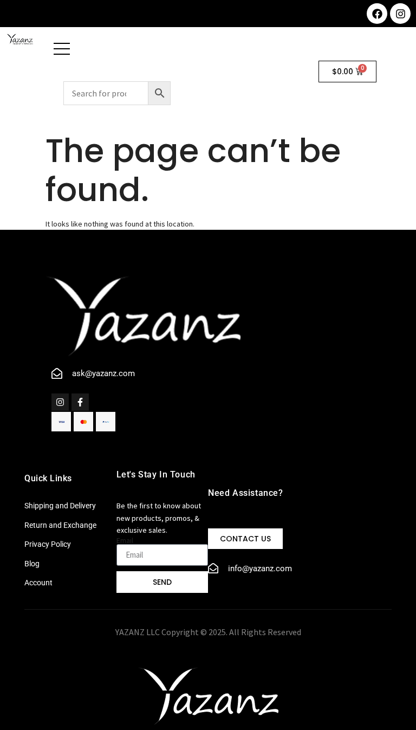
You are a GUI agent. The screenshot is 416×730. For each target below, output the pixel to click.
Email (124, 540)
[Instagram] (400, 13)
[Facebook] (377, 13)
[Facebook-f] (80, 402)
